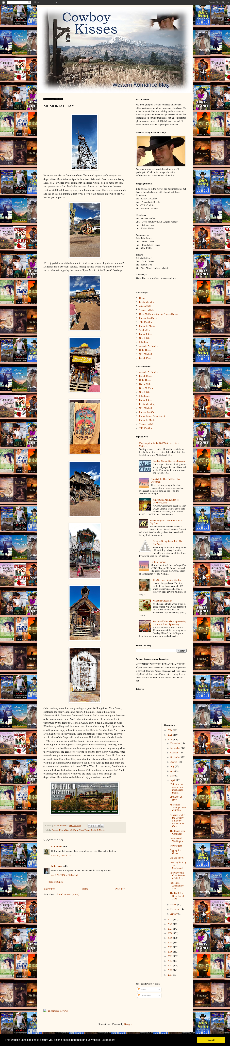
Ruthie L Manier (98, 830)
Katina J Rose (145, 334)
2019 (170, 937)
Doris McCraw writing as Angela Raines (158, 313)
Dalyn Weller (145, 384)
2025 (170, 734)
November (175, 748)
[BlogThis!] (92, 826)
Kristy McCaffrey (147, 302)
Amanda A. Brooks (148, 345)
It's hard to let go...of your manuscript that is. (177, 788)
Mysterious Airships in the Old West (178, 807)
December (175, 743)
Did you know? (177, 857)
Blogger (128, 1024)
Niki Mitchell (145, 354)
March (173, 904)
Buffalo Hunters (158, 561)
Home (85, 888)
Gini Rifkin (144, 338)
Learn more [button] (108, 1039)
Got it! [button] (211, 1040)
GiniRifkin (56, 846)
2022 (170, 924)
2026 (170, 730)
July (172, 766)
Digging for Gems (175, 852)
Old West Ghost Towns (80, 830)
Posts (143, 989)
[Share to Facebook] (99, 826)
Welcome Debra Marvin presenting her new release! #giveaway (169, 623)
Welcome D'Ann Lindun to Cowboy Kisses (166, 501)
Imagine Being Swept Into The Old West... (167, 543)
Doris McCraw (146, 388)
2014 (170, 960)
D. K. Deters (145, 350)
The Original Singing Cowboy (167, 579)
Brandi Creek (145, 358)
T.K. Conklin (145, 322)
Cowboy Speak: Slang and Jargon (169, 461)
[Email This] (89, 826)
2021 (170, 928)
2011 (170, 974)
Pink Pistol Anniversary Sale (177, 885)
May (172, 775)
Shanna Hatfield (146, 309)
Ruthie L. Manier (147, 325)
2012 (170, 970)
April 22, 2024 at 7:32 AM (63, 855)
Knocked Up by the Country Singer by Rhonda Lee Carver (177, 820)
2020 (170, 933)
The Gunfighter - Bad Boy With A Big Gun (166, 522)
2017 (170, 947)
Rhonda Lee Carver (148, 318)
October (174, 752)
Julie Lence (56, 866)
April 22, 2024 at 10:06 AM (64, 875)
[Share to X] (95, 826)
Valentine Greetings (162, 600)
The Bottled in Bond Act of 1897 (177, 895)
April (173, 780)
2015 (170, 956)
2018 (170, 942)
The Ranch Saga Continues (177, 832)
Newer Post (49, 888)
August (174, 761)
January (174, 913)
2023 (170, 919)
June (172, 770)
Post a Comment (55, 881)
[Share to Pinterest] (102, 826)
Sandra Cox (144, 329)
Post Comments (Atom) (68, 894)
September (175, 757)
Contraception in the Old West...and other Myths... (159, 444)
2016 (170, 951)
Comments (145, 995)
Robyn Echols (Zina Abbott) (152, 416)
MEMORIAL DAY (176, 799)
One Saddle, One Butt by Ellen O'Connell (165, 480)
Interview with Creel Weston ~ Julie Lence (177, 875)
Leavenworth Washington (176, 840)
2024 (170, 739)
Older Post (120, 888)
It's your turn (176, 845)
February (175, 909)
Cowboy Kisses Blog (60, 830)
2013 (170, 965)
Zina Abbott (145, 305)
